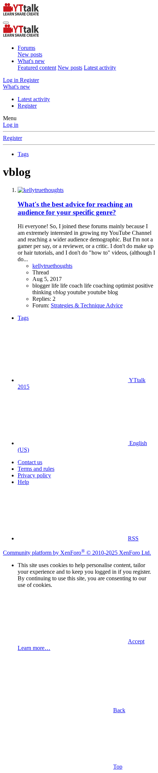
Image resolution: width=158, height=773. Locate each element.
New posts (30, 54)
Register (27, 106)
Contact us (30, 462)
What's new (31, 61)
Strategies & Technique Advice (87, 305)
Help (23, 482)
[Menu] (6, 23)
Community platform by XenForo (77, 553)
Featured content (37, 67)
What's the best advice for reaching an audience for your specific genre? (75, 208)
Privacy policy (34, 475)
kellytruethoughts (52, 266)
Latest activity (100, 67)
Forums (26, 48)
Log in (10, 125)
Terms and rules (36, 469)
